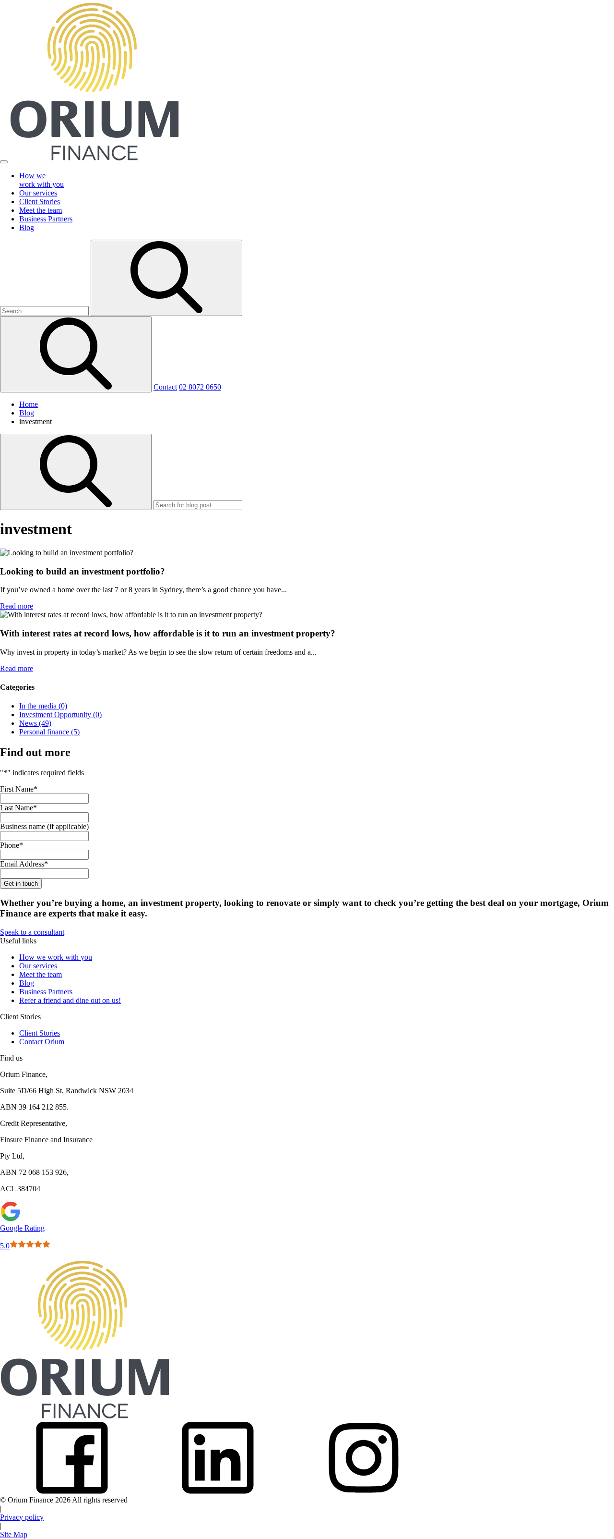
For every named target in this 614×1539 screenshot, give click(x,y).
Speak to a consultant (32, 932)
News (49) (35, 723)
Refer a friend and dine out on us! (70, 1000)
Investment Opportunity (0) (60, 714)
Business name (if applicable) (44, 826)
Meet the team (40, 974)
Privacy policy (22, 1517)
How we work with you (55, 957)
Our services (38, 966)
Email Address (24, 864)
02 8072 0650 (200, 387)
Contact (165, 387)
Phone (11, 845)
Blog (26, 983)
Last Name (18, 808)
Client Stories (39, 1033)
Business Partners (45, 992)
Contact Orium (41, 1042)
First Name (18, 789)
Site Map (13, 1534)
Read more (16, 606)
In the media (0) (43, 706)
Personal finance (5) (49, 732)
